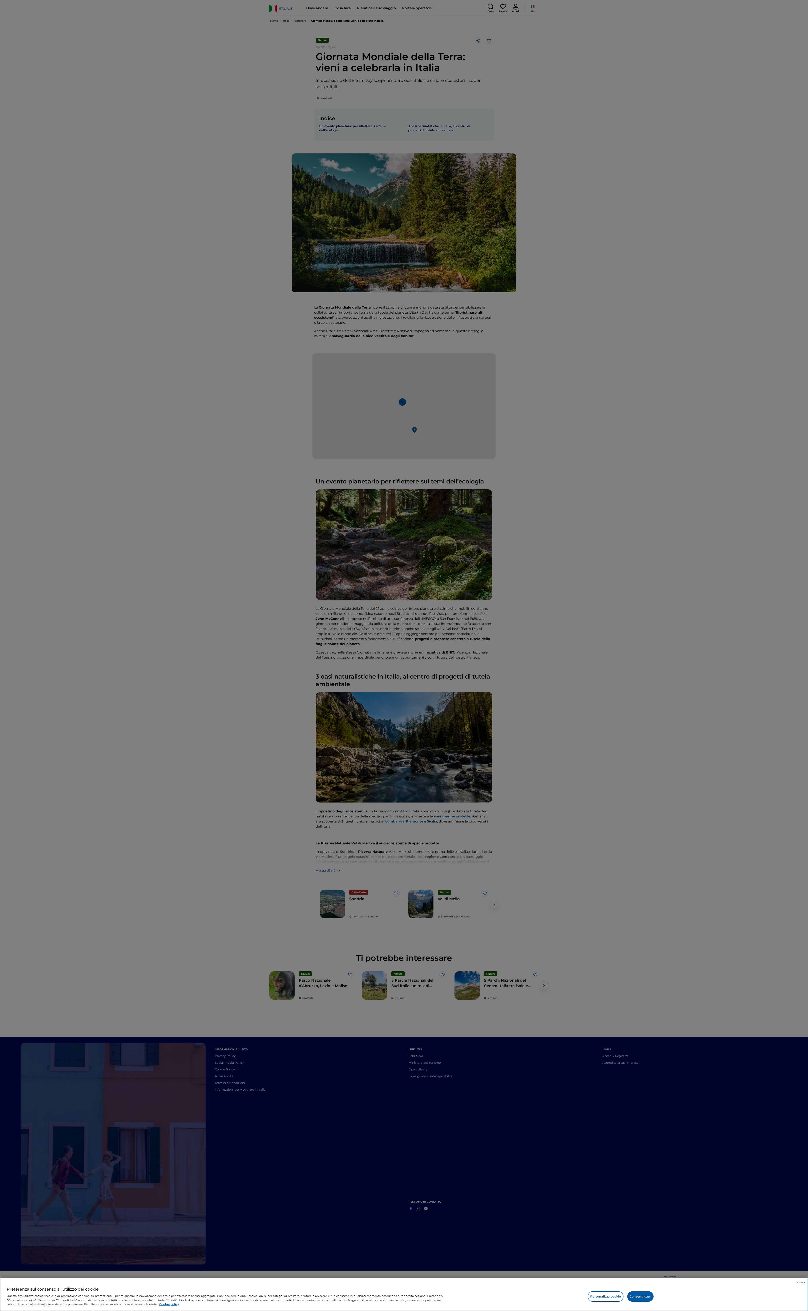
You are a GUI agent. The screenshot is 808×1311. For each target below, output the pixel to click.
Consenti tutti (640, 1296)
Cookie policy (169, 1304)
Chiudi (801, 1282)
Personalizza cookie (605, 1296)
